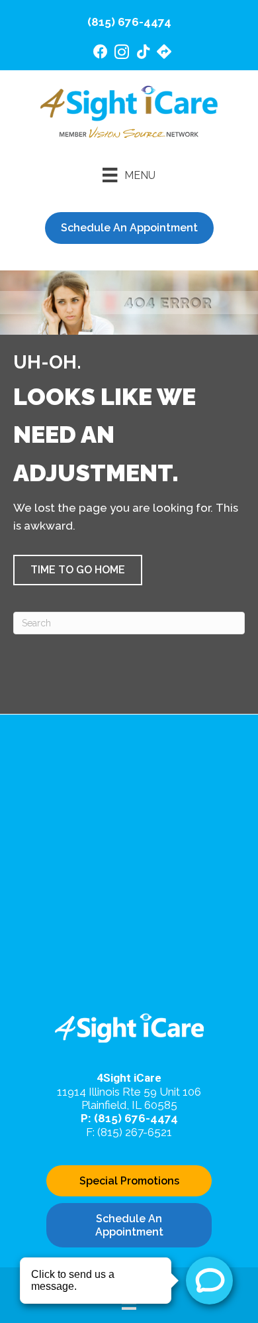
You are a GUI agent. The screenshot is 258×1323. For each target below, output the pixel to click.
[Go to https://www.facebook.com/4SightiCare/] (100, 53)
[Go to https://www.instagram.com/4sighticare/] (121, 54)
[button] (77, 570)
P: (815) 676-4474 (129, 1118)
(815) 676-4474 (129, 22)
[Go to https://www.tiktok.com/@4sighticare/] (143, 53)
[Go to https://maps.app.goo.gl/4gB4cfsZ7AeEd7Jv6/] (164, 53)
